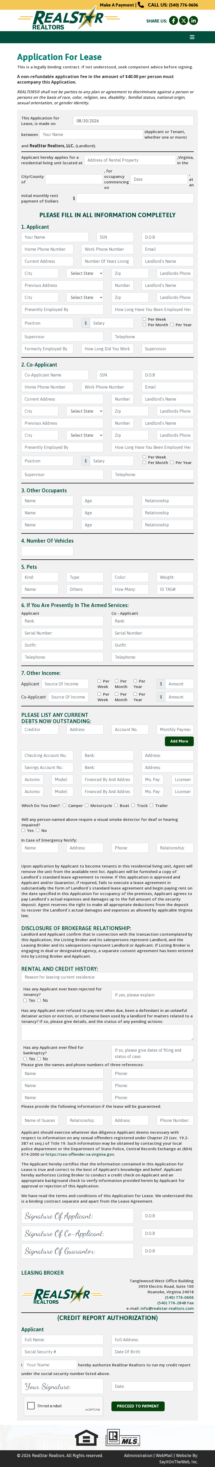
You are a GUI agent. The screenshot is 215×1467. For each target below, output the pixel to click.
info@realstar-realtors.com (167, 1308)
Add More (179, 741)
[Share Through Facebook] (174, 21)
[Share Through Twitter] (184, 21)
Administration (138, 1455)
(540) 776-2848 (171, 1302)
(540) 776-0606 (183, 5)
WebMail (164, 1455)
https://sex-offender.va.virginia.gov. (80, 1154)
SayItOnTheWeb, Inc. (178, 1461)
